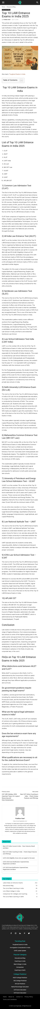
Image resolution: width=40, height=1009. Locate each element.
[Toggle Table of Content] (20, 80)
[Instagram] (15, 933)
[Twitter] (14, 783)
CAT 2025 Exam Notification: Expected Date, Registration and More (15, 868)
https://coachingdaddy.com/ (20, 821)
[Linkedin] (20, 933)
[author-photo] (20, 816)
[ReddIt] (22, 783)
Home (3, 7)
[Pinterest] (24, 933)
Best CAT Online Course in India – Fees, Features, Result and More (19, 847)
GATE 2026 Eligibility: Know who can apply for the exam (19, 858)
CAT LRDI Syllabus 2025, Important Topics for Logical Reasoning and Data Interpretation (11, 797)
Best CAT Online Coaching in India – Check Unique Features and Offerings (29, 796)
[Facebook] (9, 783)
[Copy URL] (27, 783)
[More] (31, 783)
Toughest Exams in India (17, 74)
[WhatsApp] (18, 783)
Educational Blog (11, 7)
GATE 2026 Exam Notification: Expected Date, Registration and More (16, 862)
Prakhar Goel (7, 19)
